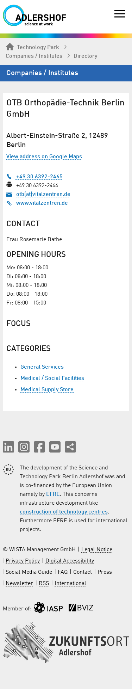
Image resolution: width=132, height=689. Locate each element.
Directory (85, 56)
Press (105, 572)
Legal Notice (96, 550)
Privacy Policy (23, 561)
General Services (42, 367)
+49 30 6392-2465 (39, 177)
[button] (8, 447)
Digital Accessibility (69, 561)
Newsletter (19, 583)
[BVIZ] (80, 609)
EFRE (53, 494)
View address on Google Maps (44, 157)
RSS (44, 583)
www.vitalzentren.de (41, 203)
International (70, 583)
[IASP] (48, 609)
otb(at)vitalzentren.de (43, 194)
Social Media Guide (29, 572)
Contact (82, 572)
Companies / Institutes (34, 56)
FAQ (63, 572)
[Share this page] (70, 447)
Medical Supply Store (47, 390)
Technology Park (38, 47)
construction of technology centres (64, 512)
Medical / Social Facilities (52, 378)
